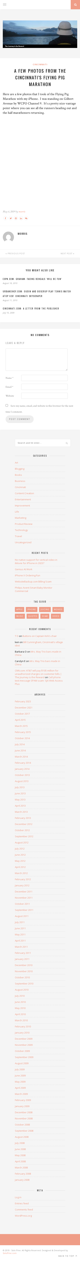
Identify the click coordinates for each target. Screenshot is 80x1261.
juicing (45, 609)
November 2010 (24, 971)
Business (20, 481)
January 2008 (22, 1179)
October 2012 (22, 830)
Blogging (19, 468)
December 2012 (23, 824)
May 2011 (20, 934)
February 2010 (23, 1026)
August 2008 (21, 1137)
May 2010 (20, 1008)
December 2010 (23, 965)
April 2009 (20, 1087)
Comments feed (24, 1209)
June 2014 (20, 750)
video (55, 616)
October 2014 (22, 738)
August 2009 (21, 1063)
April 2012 (20, 867)
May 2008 (20, 1155)
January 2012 (22, 885)
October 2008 (22, 1124)
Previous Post (16, 253)
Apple (19, 609)
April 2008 (20, 1161)
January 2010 (22, 1032)
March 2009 (21, 1094)
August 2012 (21, 842)
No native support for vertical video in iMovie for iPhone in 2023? (36, 561)
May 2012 (20, 861)
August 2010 (21, 989)
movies (58, 609)
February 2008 (23, 1173)
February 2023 (23, 701)
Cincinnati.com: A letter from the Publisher (31, 308)
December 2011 (23, 891)
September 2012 (24, 836)
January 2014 (22, 769)
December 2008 (23, 1112)
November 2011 (24, 897)
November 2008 (24, 1118)
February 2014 (23, 762)
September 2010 (24, 983)
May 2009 (20, 1081)
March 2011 (21, 946)
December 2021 (23, 707)
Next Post (67, 253)
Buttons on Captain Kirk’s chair (40, 636)
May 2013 (20, 799)
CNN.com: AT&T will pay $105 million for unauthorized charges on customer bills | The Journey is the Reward (38, 674)
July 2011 (20, 922)
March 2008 (21, 1167)
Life (17, 511)
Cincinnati (40, 64)
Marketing (20, 517)
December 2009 (23, 1038)
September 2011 (24, 910)
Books (18, 475)
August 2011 (21, 916)
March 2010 (21, 1020)
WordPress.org (23, 1215)
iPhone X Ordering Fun (27, 575)
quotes (32, 616)
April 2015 (20, 719)
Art (16, 462)
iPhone (31, 609)
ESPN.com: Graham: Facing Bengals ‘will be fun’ (32, 278)
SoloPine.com (10, 1253)
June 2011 (20, 928)
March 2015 (21, 726)
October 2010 (22, 977)
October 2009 (22, 1051)
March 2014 (21, 756)
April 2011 (20, 940)
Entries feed (22, 1203)
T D (16, 636)
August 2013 (21, 781)
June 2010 (20, 1002)
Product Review (23, 524)
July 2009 (20, 1069)
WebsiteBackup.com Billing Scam (33, 581)
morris (22, 211)
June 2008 (20, 1149)
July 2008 (20, 1143)
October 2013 (22, 775)
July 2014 (20, 744)
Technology (21, 530)
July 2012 (20, 848)
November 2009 (24, 1045)
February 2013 (23, 818)
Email (9, 387)
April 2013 (20, 805)
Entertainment (23, 499)
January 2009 (22, 1106)
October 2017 (22, 713)
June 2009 (20, 1075)
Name (9, 378)
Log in (18, 1197)
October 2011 (22, 903)
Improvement (22, 505)
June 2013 (20, 793)
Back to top (66, 1256)
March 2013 (21, 811)
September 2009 (24, 1057)
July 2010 (20, 995)
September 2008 (24, 1130)
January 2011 (22, 959)
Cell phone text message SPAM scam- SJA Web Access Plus (39, 681)
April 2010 (20, 1014)
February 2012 (23, 879)
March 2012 (21, 873)
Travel (18, 536)
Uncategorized (23, 542)
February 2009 (23, 1100)
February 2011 (23, 953)
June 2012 (20, 854)
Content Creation (24, 493)
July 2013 (20, 787)
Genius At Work (23, 569)
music (19, 616)
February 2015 (23, 732)
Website (10, 396)
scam (45, 616)
